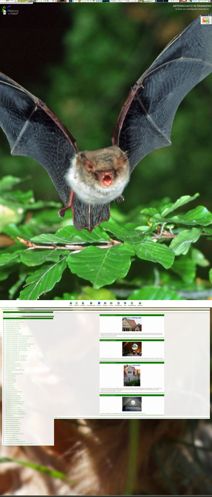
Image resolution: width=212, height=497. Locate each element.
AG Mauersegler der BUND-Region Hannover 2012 (14, 322)
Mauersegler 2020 (8, 371)
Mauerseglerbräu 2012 (9, 383)
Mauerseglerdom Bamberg (10, 387)
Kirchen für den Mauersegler (10, 367)
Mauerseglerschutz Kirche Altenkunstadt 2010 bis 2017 (15, 411)
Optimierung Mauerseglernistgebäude (12, 425)
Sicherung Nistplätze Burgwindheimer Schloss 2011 (14, 433)
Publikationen (118, 305)
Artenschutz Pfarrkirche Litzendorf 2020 (12, 324)
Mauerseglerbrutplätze (9, 385)
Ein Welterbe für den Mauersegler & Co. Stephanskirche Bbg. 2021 (17, 338)
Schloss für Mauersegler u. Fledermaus (12, 431)
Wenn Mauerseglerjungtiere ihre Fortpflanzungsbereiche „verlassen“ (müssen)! (19, 443)
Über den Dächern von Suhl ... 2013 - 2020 (13, 320)
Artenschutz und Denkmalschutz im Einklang (13, 328)
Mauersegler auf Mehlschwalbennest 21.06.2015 (14, 373)
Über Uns (76, 305)
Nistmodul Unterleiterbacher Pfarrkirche (12, 419)
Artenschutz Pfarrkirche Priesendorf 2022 (12, 326)
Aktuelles (83, 305)
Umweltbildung (132, 305)
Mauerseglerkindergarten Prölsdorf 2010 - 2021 (13, 391)
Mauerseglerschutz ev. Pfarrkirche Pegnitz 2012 (13, 409)
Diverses (99, 305)
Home (70, 305)
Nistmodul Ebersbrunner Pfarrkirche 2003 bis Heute (14, 417)
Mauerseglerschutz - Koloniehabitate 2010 (12, 399)
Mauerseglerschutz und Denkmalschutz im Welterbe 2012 (15, 413)
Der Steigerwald (91, 305)
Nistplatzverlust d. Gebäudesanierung (12, 421)
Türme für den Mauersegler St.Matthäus (12, 439)
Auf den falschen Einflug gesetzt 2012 (12, 330)
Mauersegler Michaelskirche (10, 377)
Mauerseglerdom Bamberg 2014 (11, 389)
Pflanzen (105, 305)
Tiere (125, 305)
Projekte (111, 305)
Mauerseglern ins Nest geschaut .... (11, 393)
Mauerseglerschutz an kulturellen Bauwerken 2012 (14, 403)
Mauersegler (20, 308)
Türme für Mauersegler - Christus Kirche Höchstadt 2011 (15, 441)
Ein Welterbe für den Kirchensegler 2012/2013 (13, 334)
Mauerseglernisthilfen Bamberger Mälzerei (12, 395)
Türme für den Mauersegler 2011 (11, 437)
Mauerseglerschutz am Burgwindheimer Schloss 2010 (14, 401)
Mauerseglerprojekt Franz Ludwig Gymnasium (13, 397)
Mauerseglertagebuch (9, 415)
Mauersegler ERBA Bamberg (10, 375)
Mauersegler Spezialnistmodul (10, 381)
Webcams (140, 305)
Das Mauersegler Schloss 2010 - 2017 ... (12, 332)
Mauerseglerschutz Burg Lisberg (11, 405)
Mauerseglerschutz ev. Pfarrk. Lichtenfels (12, 407)
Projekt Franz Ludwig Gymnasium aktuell (12, 427)
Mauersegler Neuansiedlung (29, 308)
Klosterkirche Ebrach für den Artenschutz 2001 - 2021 (14, 369)
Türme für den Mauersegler (10, 435)
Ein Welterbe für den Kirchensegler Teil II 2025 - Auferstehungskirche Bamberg (19, 336)
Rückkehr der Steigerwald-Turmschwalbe (12, 429)
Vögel (16, 308)
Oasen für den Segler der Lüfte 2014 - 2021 (13, 423)
